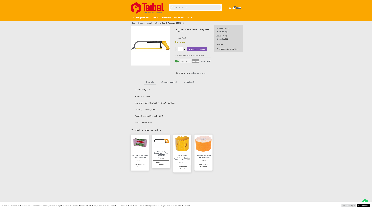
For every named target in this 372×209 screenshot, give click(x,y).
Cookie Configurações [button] (349, 206)
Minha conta (166, 18)
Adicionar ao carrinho (197, 49)
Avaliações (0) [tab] (189, 82)
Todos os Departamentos (140, 18)
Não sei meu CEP (206, 61)
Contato (190, 18)
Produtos (155, 18)
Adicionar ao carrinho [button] (140, 165)
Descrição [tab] (150, 82)
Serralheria (202, 73)
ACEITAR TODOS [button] (363, 206)
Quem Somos (179, 18)
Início (134, 23)
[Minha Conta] (230, 7)
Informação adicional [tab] (169, 82)
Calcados (196, 73)
